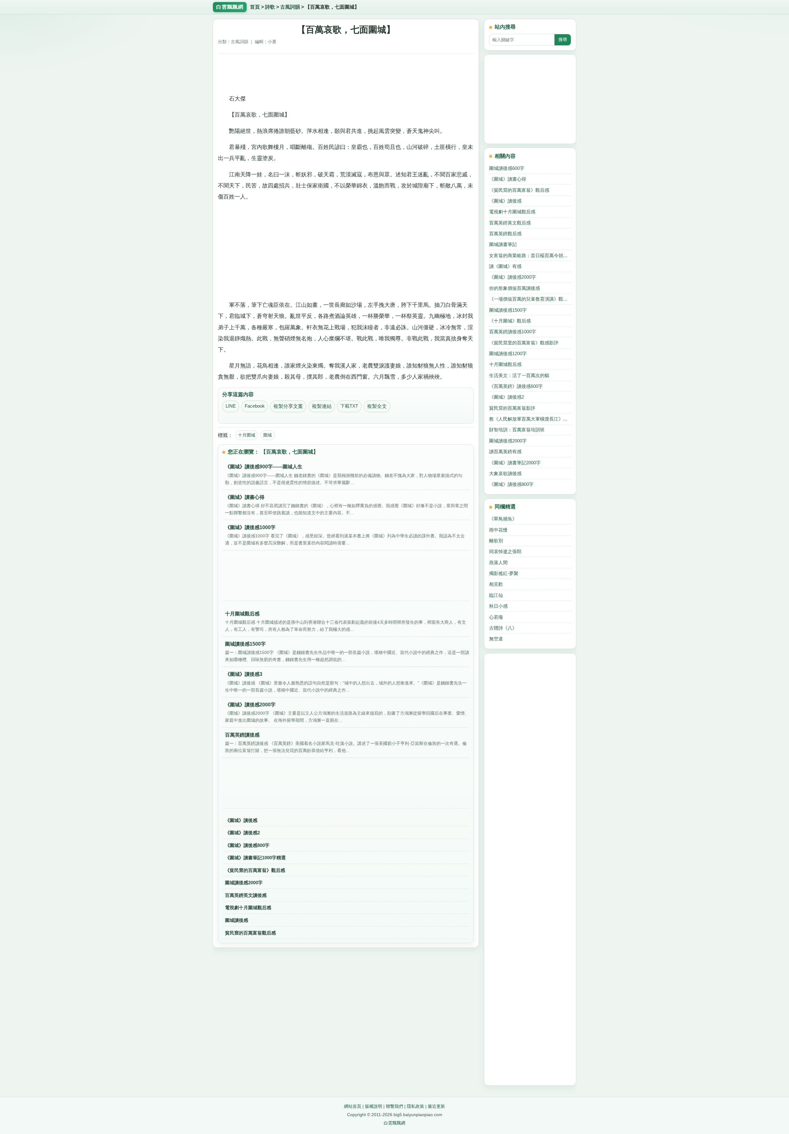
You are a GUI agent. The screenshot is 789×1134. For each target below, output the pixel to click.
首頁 (255, 7)
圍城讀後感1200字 (508, 353)
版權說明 (373, 1106)
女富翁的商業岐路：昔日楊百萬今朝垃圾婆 (530, 255)
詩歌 (270, 7)
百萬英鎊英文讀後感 (246, 895)
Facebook (255, 406)
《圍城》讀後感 (241, 820)
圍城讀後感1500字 (508, 310)
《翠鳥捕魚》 (503, 518)
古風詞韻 (290, 7)
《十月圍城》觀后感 (510, 320)
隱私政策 (415, 1106)
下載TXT (349, 406)
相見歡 (496, 584)
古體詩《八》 (503, 628)
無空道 (496, 638)
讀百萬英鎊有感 (505, 451)
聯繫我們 (394, 1106)
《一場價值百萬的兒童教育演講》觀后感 (530, 299)
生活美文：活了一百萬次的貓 (519, 375)
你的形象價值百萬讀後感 (514, 288)
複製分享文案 (288, 406)
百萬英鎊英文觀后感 (510, 222)
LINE (231, 406)
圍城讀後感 (236, 920)
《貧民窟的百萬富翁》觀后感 (255, 870)
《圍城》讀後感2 (242, 832)
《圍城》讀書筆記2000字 (515, 462)
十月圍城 (246, 435)
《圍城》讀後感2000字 (512, 277)
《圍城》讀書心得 (507, 179)
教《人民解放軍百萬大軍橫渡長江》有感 (530, 418)
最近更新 (436, 1106)
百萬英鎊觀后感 (505, 233)
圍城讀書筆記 (503, 244)
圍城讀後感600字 (506, 168)
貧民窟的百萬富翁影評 (512, 408)
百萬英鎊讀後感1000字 (512, 331)
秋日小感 (498, 606)
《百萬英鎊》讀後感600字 (516, 386)
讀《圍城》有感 (505, 266)
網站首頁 (352, 1106)
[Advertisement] (346, 72)
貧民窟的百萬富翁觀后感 (250, 932)
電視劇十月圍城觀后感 (248, 907)
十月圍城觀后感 (505, 364)
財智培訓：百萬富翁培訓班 (517, 429)
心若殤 (496, 617)
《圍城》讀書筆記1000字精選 (255, 857)
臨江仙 (496, 595)
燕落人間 (498, 562)
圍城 (267, 435)
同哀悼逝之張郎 (505, 551)
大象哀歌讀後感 (505, 473)
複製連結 (322, 406)
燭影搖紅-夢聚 (503, 573)
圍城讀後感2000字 (244, 882)
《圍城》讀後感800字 (247, 845)
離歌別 (496, 540)
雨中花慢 (498, 529)
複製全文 (377, 406)
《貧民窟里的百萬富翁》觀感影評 (523, 342)
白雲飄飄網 (394, 1122)
